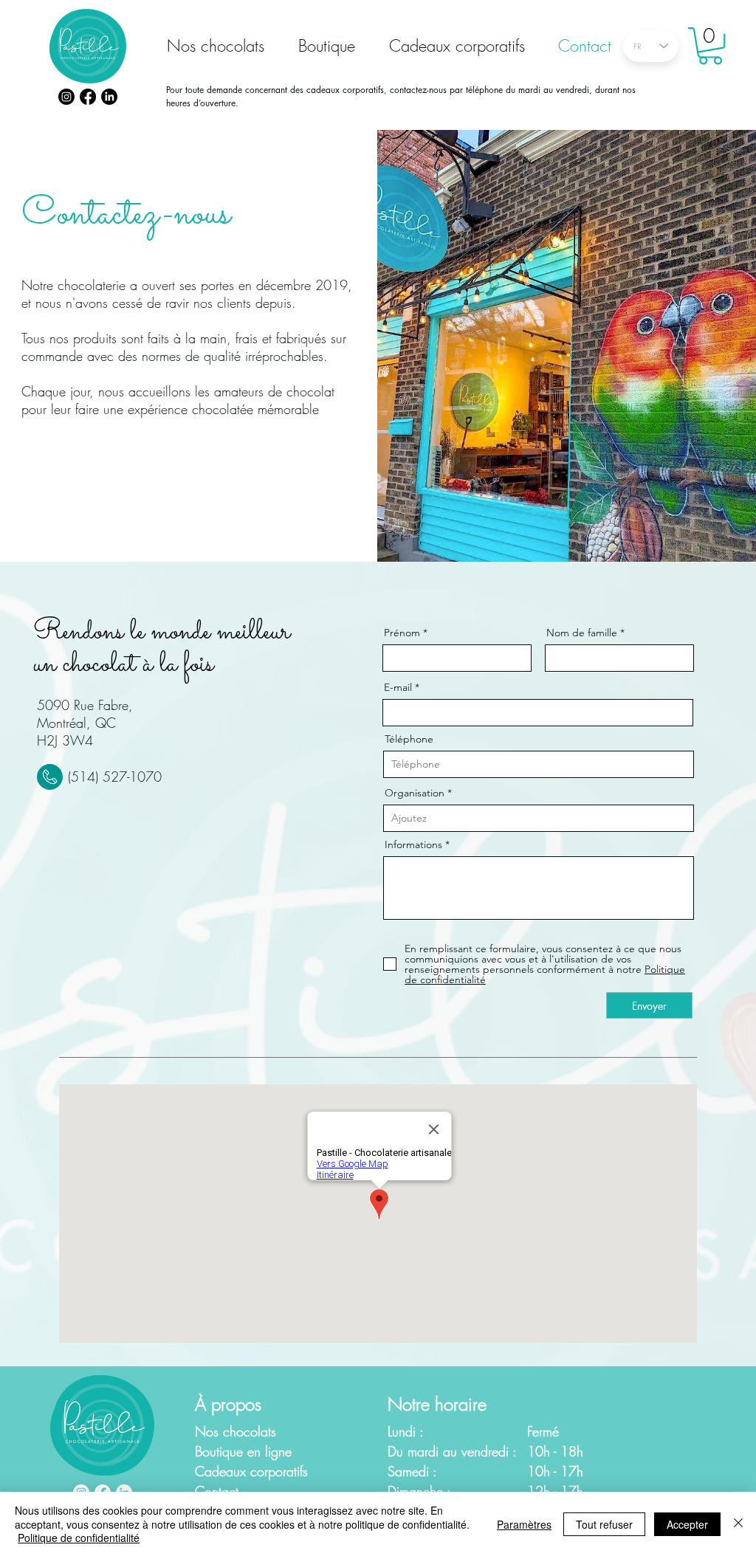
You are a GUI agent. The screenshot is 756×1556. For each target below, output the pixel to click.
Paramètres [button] (524, 1524)
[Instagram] (66, 97)
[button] (710, 45)
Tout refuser (604, 1524)
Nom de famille (581, 632)
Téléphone (409, 739)
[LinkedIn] (109, 97)
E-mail (398, 687)
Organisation (414, 793)
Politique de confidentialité (79, 1537)
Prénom (402, 632)
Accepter (687, 1524)
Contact (216, 1491)
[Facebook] (88, 97)
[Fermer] (738, 1524)
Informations (413, 844)
